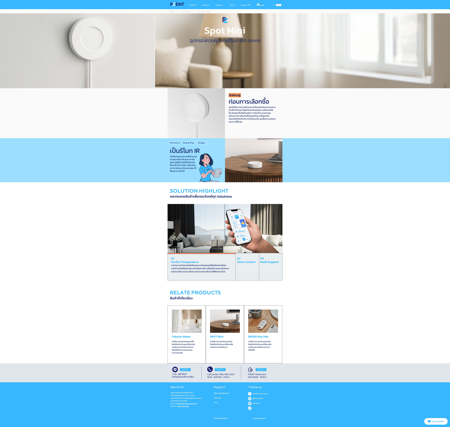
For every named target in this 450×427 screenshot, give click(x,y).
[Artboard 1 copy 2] (249, 403)
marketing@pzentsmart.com (186, 403)
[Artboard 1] (249, 398)
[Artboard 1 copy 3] (249, 408)
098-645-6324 (183, 406)
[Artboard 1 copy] (249, 394)
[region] (187, 334)
